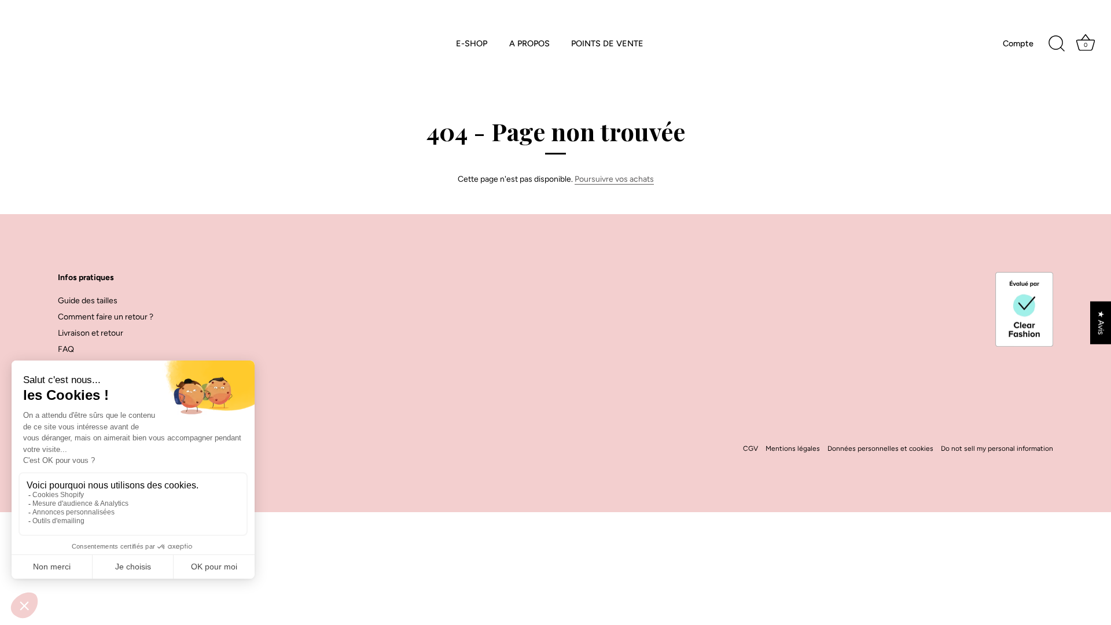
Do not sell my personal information (997, 448)
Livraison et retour (90, 333)
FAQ (66, 349)
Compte (1018, 43)
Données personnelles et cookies (880, 448)
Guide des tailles (87, 301)
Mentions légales (793, 448)
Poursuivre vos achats (614, 179)
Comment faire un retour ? (105, 317)
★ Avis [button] (1101, 323)
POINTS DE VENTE (607, 43)
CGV (750, 448)
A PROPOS (529, 43)
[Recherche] (1056, 44)
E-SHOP (471, 43)
